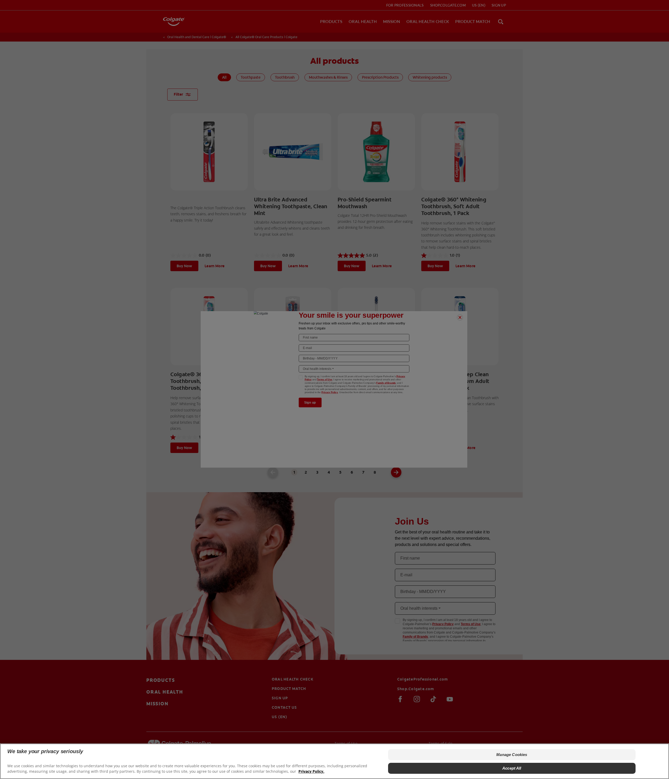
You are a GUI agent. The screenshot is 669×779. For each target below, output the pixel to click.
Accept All (511, 768)
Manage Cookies (511, 754)
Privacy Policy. (311, 771)
